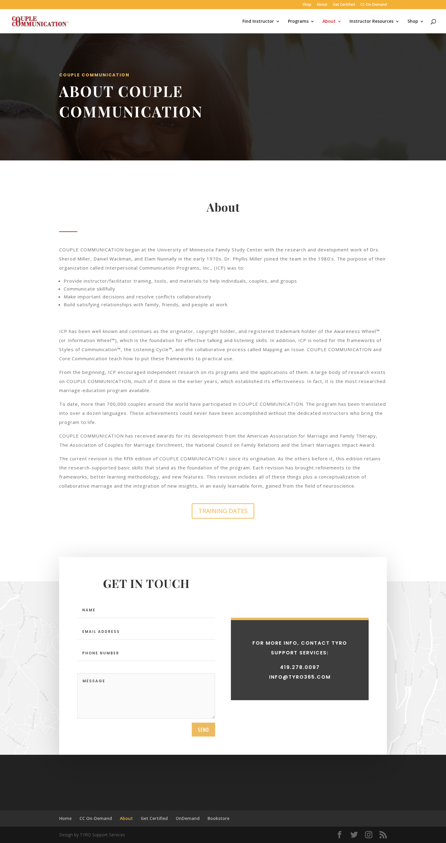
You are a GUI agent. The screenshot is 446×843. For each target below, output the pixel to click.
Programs (298, 21)
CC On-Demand (373, 5)
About (322, 5)
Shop (306, 5)
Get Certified (344, 5)
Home (65, 818)
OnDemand (188, 818)
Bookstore (218, 818)
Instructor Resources (372, 21)
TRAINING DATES (223, 511)
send (203, 729)
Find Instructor (258, 21)
